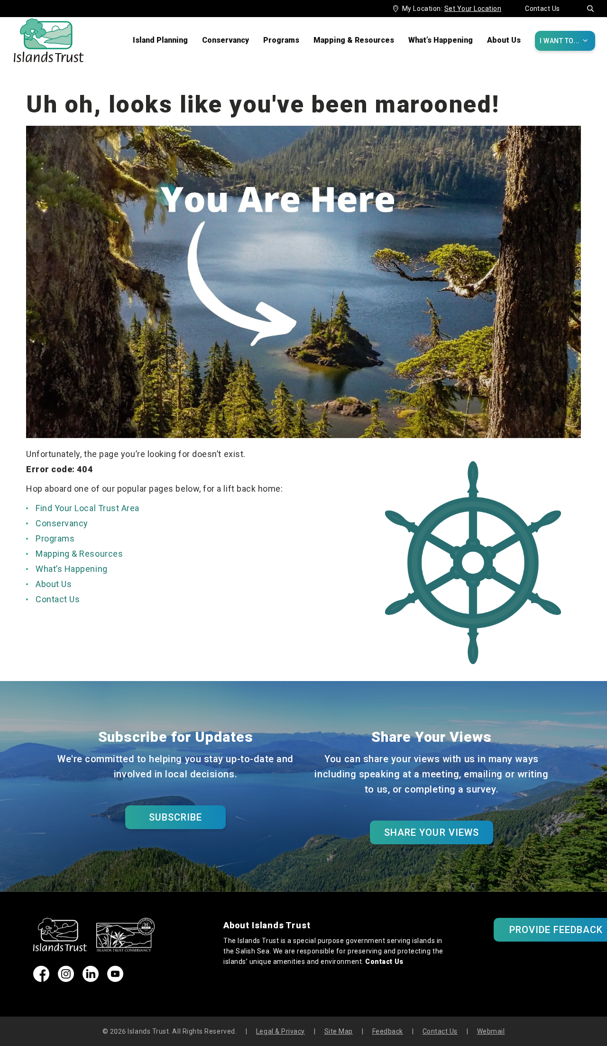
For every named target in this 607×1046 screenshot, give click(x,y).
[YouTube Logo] (115, 979)
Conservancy (225, 40)
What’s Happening (440, 40)
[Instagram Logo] (66, 979)
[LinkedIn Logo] (91, 979)
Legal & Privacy (280, 1031)
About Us (504, 40)
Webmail (491, 1031)
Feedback (387, 1031)
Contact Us (542, 8)
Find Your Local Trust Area (87, 508)
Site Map (338, 1031)
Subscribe (175, 817)
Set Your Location (472, 8)
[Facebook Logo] (41, 979)
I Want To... (564, 41)
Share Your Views (431, 832)
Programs (281, 40)
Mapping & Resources (353, 40)
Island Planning (160, 40)
